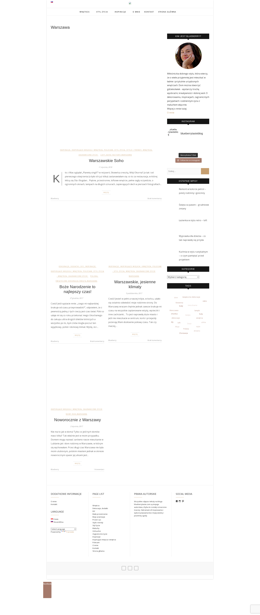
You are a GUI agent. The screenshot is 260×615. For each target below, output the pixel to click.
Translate (70, 532)
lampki (197, 310)
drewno (197, 331)
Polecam (108, 150)
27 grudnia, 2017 (76, 298)
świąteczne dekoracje (67, 281)
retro (205, 301)
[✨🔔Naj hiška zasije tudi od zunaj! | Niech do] (202, 143)
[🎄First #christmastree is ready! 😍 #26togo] (174, 150)
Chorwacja (183, 333)
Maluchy (95, 528)
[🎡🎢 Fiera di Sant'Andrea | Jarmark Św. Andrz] (188, 143)
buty (201, 314)
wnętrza (199, 318)
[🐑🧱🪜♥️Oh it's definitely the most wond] (202, 150)
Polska (94, 276)
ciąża (198, 326)
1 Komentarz (99, 469)
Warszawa (126, 155)
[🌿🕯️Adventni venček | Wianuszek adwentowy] (188, 150)
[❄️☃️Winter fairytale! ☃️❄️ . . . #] (188, 146)
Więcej (106, 192)
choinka (174, 314)
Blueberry (55, 198)
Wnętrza (85, 12)
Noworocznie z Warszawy (77, 420)
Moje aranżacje (98, 517)
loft (102, 155)
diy (172, 322)
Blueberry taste (61, 10)
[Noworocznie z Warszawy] (77, 377)
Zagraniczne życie (88, 155)
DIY (82, 266)
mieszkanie (192, 305)
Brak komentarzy (155, 198)
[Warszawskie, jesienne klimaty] (135, 234)
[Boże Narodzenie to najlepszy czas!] (77, 234)
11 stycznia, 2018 (105, 167)
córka (203, 322)
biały (181, 306)
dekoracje (176, 318)
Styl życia (102, 12)
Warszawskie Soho (106, 160)
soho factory (113, 155)
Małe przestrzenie (100, 514)
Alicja (177, 327)
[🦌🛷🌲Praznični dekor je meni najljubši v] (174, 143)
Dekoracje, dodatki (69, 266)
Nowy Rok (71, 414)
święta (82, 281)
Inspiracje (120, 12)
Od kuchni (96, 531)
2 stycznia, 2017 (76, 426)
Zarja (189, 323)
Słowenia (179, 303)
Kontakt (149, 12)
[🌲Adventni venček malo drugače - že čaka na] (202, 146)
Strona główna (167, 12)
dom (176, 297)
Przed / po (96, 520)
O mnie (136, 12)
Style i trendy (134, 150)
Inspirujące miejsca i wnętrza (87, 150)
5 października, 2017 (134, 293)
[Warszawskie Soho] (106, 89)
